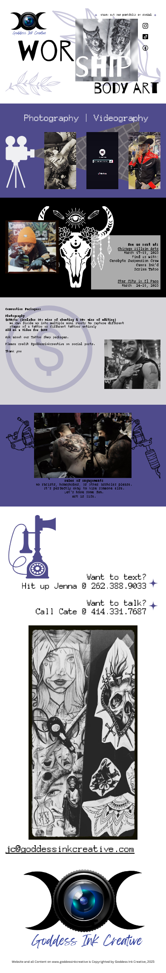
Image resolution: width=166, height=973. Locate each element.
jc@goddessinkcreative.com (70, 849)
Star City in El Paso (138, 281)
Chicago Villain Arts (138, 249)
